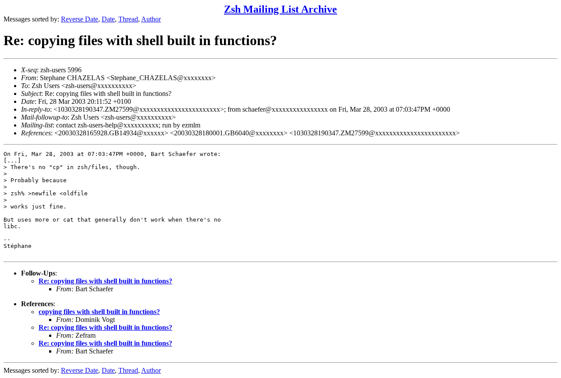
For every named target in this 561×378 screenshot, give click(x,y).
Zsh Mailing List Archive (280, 9)
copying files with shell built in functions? (99, 311)
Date (108, 19)
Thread (128, 19)
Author (151, 19)
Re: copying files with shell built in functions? (105, 281)
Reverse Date (79, 19)
